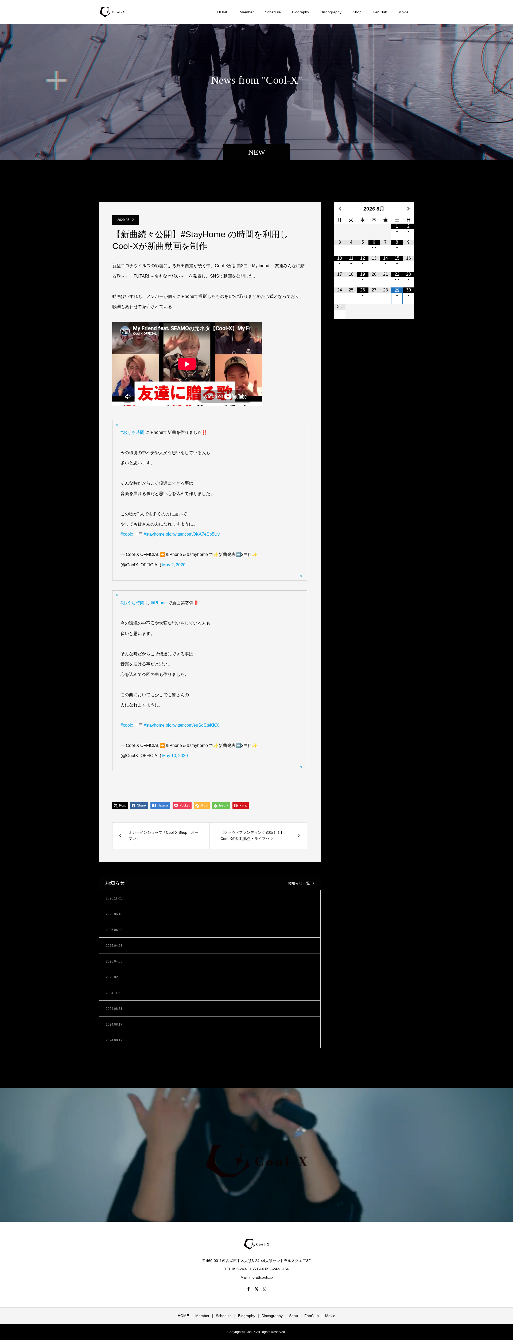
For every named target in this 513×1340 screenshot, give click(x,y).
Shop (357, 12)
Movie (403, 12)
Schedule (273, 12)
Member (247, 12)
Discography (330, 12)
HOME (222, 12)
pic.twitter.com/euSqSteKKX (192, 725)
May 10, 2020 (175, 755)
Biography (300, 12)
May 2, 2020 (173, 565)
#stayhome (154, 534)
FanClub (380, 12)
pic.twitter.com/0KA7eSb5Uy (193, 534)
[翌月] (408, 208)
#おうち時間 (132, 432)
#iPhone (159, 603)
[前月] (339, 208)
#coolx (127, 534)
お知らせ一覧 (298, 883)
